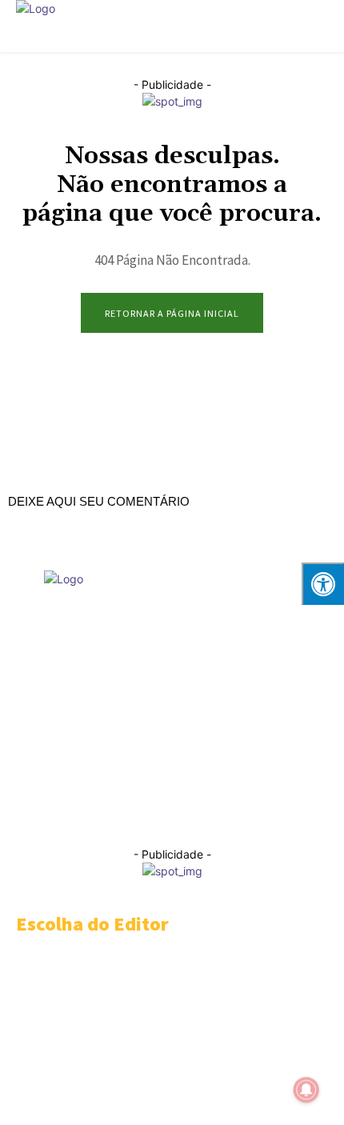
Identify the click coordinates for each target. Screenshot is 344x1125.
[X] (223, 812)
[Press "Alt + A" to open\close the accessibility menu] (323, 583)
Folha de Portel (138, 747)
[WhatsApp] (258, 812)
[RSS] (120, 812)
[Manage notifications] (306, 1090)
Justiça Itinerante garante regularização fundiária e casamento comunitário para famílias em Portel (161, 973)
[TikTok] (189, 812)
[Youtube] (292, 812)
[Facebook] (51, 812)
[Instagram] (86, 812)
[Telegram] (155, 812)
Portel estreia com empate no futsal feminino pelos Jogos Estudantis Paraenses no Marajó (159, 1048)
